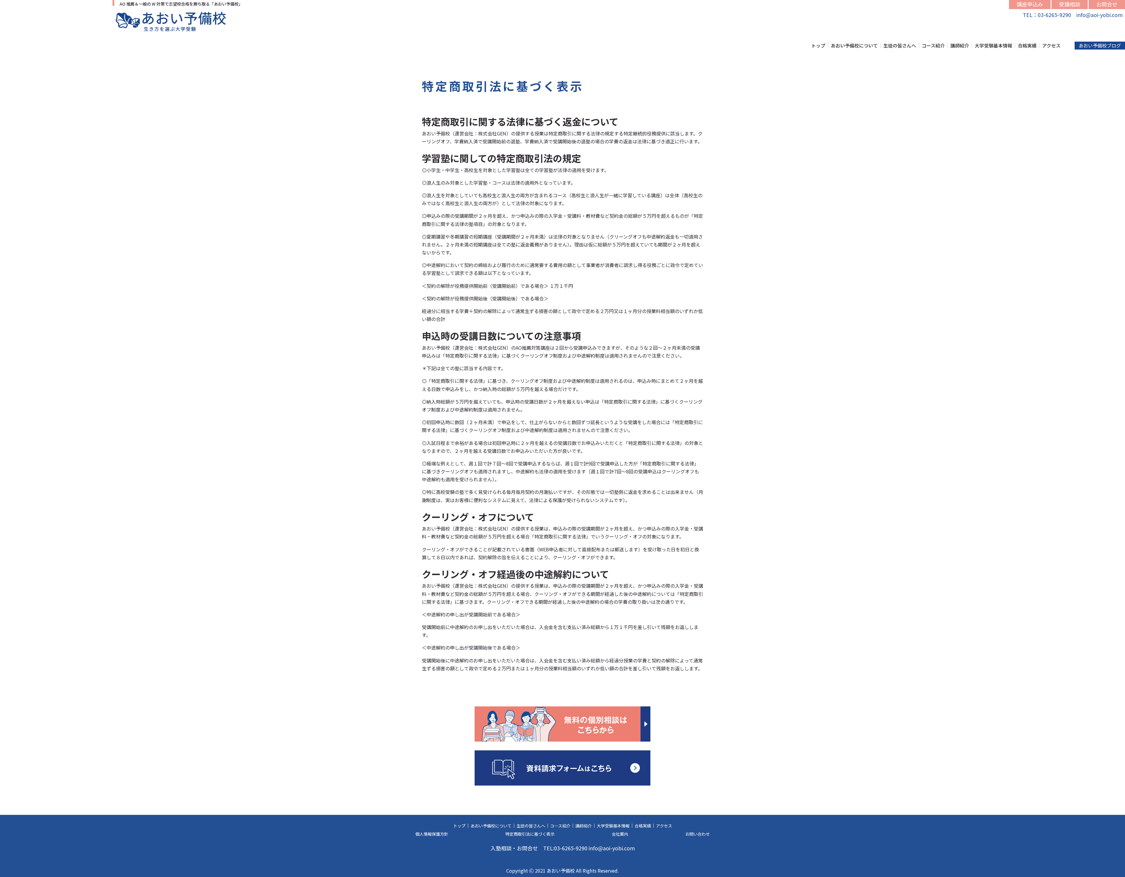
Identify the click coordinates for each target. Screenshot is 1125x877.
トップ (818, 45)
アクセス (1051, 45)
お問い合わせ (697, 834)
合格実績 (1027, 45)
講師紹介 (959, 45)
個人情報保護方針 (431, 834)
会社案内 (620, 834)
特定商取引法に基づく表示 (530, 834)
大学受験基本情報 (993, 45)
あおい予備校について (854, 45)
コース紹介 (933, 45)
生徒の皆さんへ (899, 45)
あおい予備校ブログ (1100, 45)
